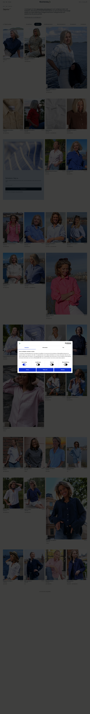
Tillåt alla (63, 369)
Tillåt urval (45, 369)
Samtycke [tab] (27, 347)
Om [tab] (63, 347)
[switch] (38, 365)
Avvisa (27, 369)
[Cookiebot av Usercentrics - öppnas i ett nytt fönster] (65, 343)
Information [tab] (45, 347)
